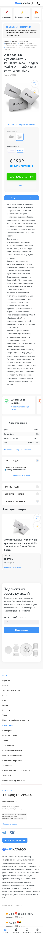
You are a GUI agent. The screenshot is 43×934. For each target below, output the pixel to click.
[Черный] (11, 137)
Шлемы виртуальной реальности (16, 770)
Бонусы (5, 705)
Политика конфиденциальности (15, 720)
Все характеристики (15, 494)
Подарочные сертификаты (13, 780)
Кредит (5, 695)
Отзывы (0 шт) (12, 487)
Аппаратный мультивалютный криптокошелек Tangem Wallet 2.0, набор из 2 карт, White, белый (21, 545)
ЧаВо (4, 715)
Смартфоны (7, 730)
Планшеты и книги (9, 735)
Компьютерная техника (12, 750)
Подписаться (21, 629)
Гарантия (6, 680)
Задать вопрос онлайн (21, 197)
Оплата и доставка (15, 501)
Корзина (16, 932)
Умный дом (6, 775)
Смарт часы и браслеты (12, 760)
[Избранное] (35, 84)
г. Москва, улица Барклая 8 (15, 467)
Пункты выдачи (12, 460)
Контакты (6, 710)
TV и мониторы (8, 745)
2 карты (11, 150)
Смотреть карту (9, 824)
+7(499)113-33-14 (17, 795)
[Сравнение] (35, 91)
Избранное (27, 932)
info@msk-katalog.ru (10, 801)
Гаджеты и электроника (12, 755)
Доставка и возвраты (11, 690)
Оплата (5, 685)
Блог (4, 700)
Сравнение (37, 932)
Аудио (5, 740)
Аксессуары (7, 765)
